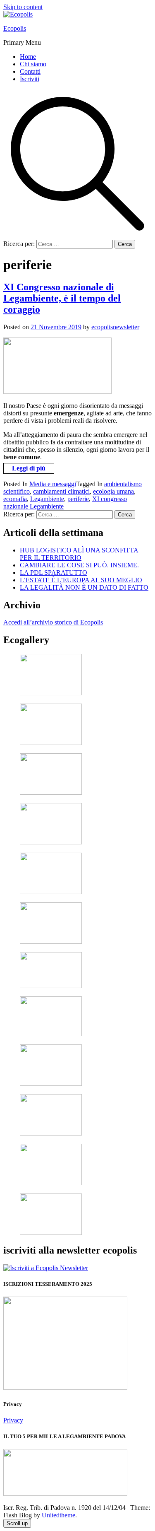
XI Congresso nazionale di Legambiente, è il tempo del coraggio (62, 298)
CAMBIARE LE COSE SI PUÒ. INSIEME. (79, 565)
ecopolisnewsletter (115, 326)
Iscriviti (29, 78)
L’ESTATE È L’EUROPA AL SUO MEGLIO (81, 579)
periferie (78, 498)
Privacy (13, 1420)
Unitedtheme (58, 1515)
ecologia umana (113, 491)
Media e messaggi (52, 483)
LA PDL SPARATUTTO (53, 572)
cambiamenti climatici (61, 491)
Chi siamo (33, 64)
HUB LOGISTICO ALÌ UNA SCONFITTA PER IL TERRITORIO (79, 554)
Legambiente (47, 498)
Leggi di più (28, 468)
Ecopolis (14, 28)
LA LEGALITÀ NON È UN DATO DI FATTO (84, 587)
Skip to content (23, 6)
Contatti (30, 71)
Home (28, 56)
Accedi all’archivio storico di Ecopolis (53, 622)
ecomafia (15, 498)
